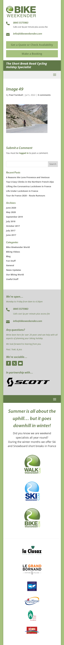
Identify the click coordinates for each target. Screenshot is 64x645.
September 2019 (14, 216)
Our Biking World (15, 274)
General (10, 265)
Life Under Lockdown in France (22, 191)
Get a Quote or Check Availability (32, 45)
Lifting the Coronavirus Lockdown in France (28, 186)
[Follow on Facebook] (8, 363)
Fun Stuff (11, 260)
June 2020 (11, 207)
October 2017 (13, 226)
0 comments (44, 95)
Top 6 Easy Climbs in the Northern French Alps (30, 181)
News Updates (13, 270)
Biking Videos (13, 251)
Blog (8, 256)
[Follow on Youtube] (20, 363)
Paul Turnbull (16, 95)
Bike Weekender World (18, 247)
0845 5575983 (20, 309)
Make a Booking (32, 53)
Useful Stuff (12, 279)
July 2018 (10, 221)
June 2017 (11, 235)
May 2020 (11, 212)
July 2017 (10, 230)
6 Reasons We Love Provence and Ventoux (28, 177)
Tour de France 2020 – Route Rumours (25, 195)
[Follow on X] (14, 363)
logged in (24, 153)
